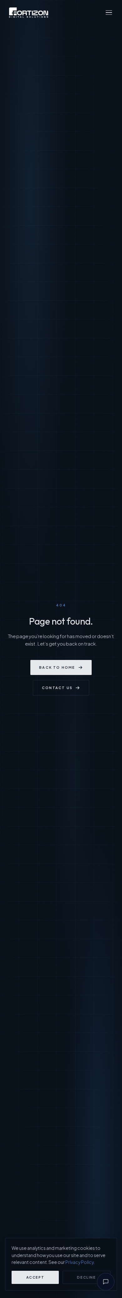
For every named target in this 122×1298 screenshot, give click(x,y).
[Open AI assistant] (105, 1281)
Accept (35, 1277)
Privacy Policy (79, 1262)
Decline (86, 1277)
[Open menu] (108, 13)
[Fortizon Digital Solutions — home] (29, 12)
